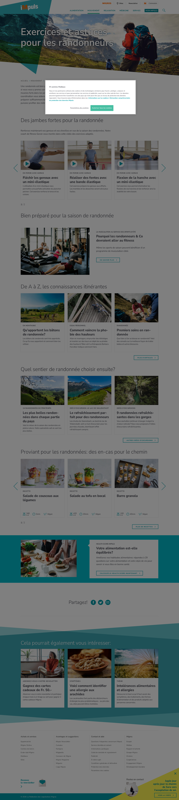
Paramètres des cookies (79, 108)
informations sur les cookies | (98, 98)
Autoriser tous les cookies (102, 108)
